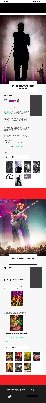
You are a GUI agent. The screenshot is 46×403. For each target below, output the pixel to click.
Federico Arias (7, 95)
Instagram (15, 146)
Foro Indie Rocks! (16, 390)
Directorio (8, 390)
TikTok (10, 146)
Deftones (5, 97)
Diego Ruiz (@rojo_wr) (12, 267)
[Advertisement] (23, 8)
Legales (12, 390)
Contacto (23, 389)
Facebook (21, 146)
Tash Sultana (5, 269)
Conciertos (22, 82)
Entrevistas (12, 389)
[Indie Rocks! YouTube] (35, 1)
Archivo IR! (8, 389)
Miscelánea (20, 1)
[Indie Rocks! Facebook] (32, 1)
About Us (21, 390)
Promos (24, 1)
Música (10, 1)
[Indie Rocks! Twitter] (33, 1)
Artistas (20, 389)
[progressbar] (12, 100)
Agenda (13, 1)
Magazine (17, 1)
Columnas (27, 1)
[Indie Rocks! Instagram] (34, 1)
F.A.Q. (24, 390)
